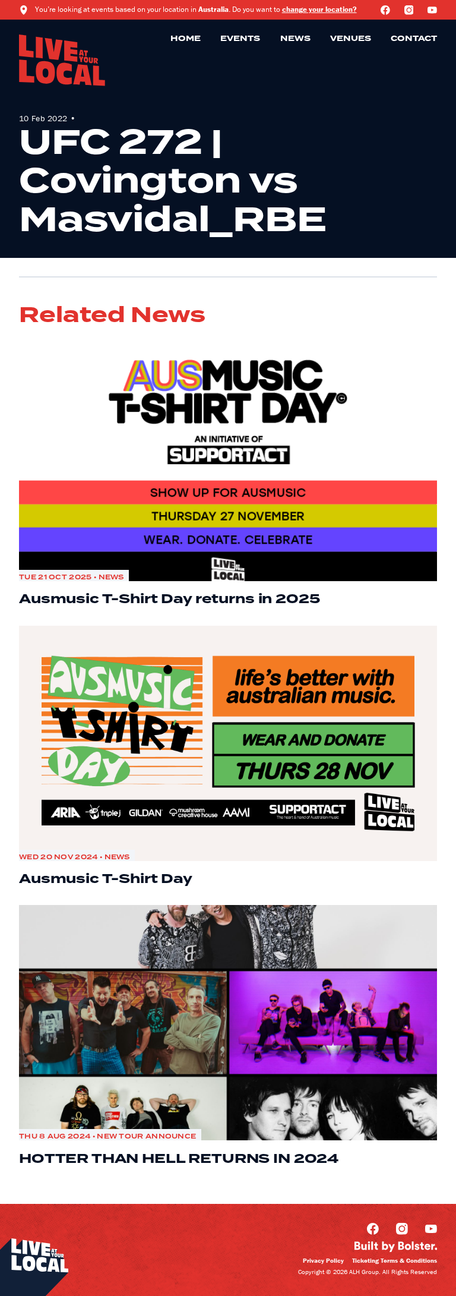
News (295, 39)
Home (185, 39)
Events (240, 39)
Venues (350, 39)
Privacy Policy (323, 1260)
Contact (414, 39)
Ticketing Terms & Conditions (394, 1260)
